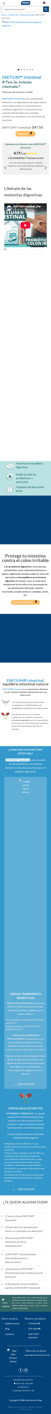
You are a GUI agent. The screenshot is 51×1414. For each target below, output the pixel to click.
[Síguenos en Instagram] (26, 1370)
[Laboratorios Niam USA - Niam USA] (25, 3)
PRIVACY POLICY (35, 1407)
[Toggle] (14, 1085)
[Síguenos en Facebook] (20, 1370)
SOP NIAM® (34, 1328)
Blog (7, 1328)
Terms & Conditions (17, 1407)
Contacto (9, 1334)
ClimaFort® (34, 1323)
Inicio (3, 15)
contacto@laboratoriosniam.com (37, 1355)
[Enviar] (46, 9)
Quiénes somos (12, 1323)
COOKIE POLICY (26, 1409)
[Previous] (6, 43)
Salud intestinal (27, 15)
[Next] (44, 43)
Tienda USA (13, 15)
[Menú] (4, 3)
